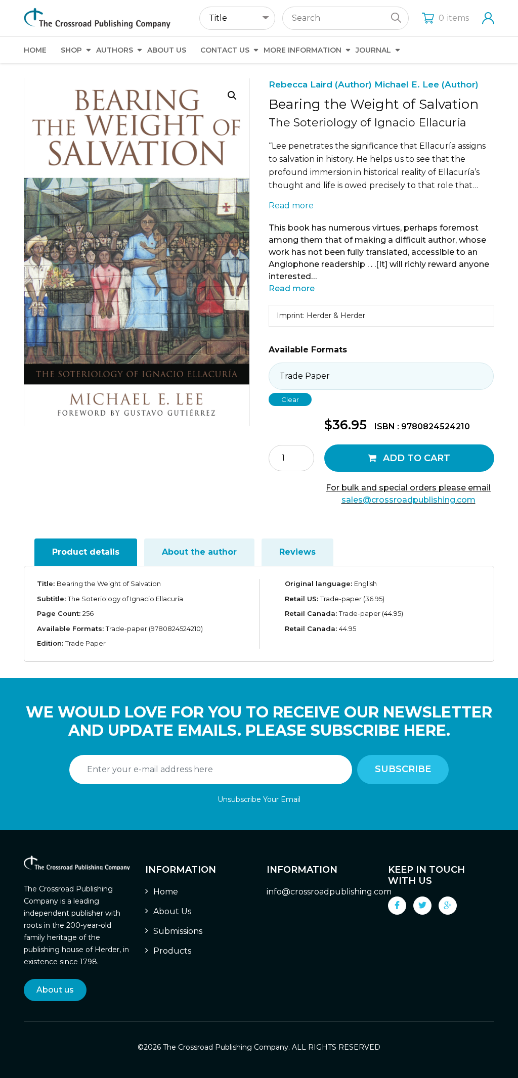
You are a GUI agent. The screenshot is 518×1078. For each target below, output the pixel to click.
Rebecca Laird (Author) (321, 84)
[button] (232, 95)
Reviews (297, 552)
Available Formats (308, 349)
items (454, 18)
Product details (85, 552)
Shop (71, 50)
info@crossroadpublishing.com (329, 891)
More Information (302, 50)
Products (172, 951)
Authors (114, 50)
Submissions (177, 931)
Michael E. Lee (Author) (426, 84)
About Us (166, 50)
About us (55, 990)
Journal (373, 50)
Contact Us (224, 50)
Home (35, 50)
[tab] (85, 552)
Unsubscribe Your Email (259, 799)
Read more (291, 205)
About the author (199, 552)
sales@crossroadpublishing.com (408, 500)
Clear (290, 399)
